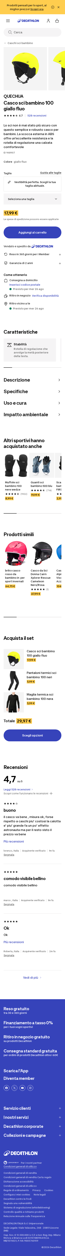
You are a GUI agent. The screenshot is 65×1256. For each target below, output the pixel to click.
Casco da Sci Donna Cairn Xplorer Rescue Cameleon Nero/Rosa (41, 577)
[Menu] (8, 20)
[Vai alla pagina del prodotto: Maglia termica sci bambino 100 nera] (14, 702)
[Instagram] (30, 1088)
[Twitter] (14, 1088)
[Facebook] (6, 1088)
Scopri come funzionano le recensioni (26, 793)
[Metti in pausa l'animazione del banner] (53, 7)
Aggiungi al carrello (32, 232)
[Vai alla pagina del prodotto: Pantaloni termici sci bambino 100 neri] (14, 681)
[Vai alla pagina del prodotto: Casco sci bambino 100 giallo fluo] (14, 659)
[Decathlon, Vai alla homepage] (28, 20)
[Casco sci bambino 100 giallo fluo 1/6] (25, 68)
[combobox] (32, 198)
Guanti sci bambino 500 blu (41, 484)
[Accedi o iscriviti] (48, 20)
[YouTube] (22, 1088)
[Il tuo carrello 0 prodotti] (57, 20)
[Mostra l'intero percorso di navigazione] (5, 43)
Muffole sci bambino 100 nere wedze (13, 486)
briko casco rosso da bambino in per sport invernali (15, 576)
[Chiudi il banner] (58, 7)
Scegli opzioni (32, 735)
